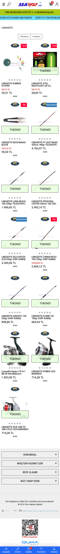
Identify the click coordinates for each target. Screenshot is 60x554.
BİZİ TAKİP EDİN (30, 481)
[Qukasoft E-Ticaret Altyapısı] (30, 543)
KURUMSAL (30, 454)
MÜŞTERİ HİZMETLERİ (30, 463)
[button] (4, 404)
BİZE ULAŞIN (30, 472)
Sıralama (36, 36)
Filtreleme (24, 36)
